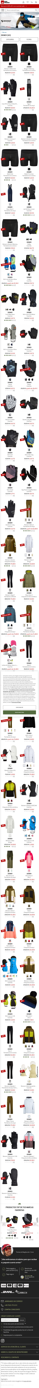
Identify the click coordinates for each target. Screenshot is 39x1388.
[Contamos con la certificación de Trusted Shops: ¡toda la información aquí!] (22, 1277)
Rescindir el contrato (10, 1357)
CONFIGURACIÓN (19, 707)
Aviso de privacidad (16, 702)
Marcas (4, 32)
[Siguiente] (35, 1224)
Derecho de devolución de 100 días (30, 1270)
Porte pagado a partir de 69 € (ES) (12, 1269)
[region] (19, 694)
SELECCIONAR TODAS (19, 712)
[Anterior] (4, 1224)
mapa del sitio (27, 1381)
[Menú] (3, 10)
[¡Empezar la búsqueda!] (36, 10)
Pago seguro (10, 1274)
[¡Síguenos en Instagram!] (4, 1341)
